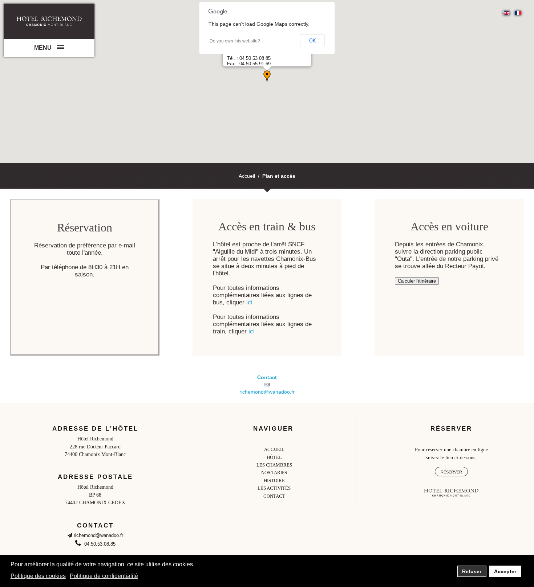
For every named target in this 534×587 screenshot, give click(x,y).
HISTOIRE (274, 480)
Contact (267, 377)
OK (312, 41)
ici (249, 302)
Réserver (451, 472)
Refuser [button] (471, 571)
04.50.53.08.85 (99, 544)
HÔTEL (274, 457)
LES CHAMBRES (274, 465)
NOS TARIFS (274, 472)
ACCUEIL (274, 449)
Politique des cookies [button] (38, 576)
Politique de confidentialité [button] (104, 576)
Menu (43, 48)
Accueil (247, 176)
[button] (267, 76)
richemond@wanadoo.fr (267, 392)
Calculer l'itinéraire (417, 281)
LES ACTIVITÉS (274, 488)
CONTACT (274, 496)
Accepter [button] (505, 571)
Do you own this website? (235, 41)
